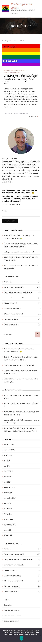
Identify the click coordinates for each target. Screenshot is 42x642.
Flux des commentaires (12, 616)
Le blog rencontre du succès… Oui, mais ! (19, 252)
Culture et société (10, 303)
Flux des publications (11, 610)
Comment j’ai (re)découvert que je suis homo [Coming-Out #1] (20, 80)
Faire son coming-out (12, 72)
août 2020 (7, 530)
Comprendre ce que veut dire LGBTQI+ (18, 292)
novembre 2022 (9, 487)
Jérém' (6, 395)
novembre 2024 (9, 450)
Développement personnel (13, 314)
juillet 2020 (8, 535)
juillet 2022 (8, 509)
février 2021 (8, 514)
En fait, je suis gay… (21, 6)
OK (21, 638)
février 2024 (8, 471)
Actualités (7, 282)
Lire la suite (31, 116)
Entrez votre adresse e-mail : (11, 204)
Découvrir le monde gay (12, 308)
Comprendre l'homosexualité (14, 298)
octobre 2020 (8, 519)
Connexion (7, 605)
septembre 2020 (9, 525)
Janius (6, 428)
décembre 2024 (9, 445)
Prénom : (4, 211)
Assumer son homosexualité (14, 70)
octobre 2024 (8, 455)
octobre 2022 (8, 493)
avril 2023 (7, 482)
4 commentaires (22, 114)
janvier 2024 (8, 477)
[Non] (40, 636)
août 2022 (7, 503)
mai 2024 (7, 466)
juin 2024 (7, 461)
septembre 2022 (9, 498)
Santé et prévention (11, 324)
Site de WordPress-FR (12, 621)
